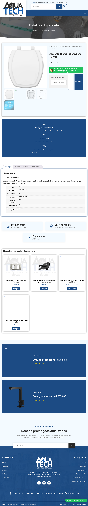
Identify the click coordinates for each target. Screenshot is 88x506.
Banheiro (55, 46)
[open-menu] (85, 13)
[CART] (63, 6)
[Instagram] (44, 483)
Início (50, 46)
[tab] (8, 167)
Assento (61, 46)
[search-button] (59, 6)
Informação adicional (21, 167)
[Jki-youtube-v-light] (49, 483)
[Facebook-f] (39, 483)
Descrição (8, 167)
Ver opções (72, 289)
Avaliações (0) (36, 167)
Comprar (78, 82)
